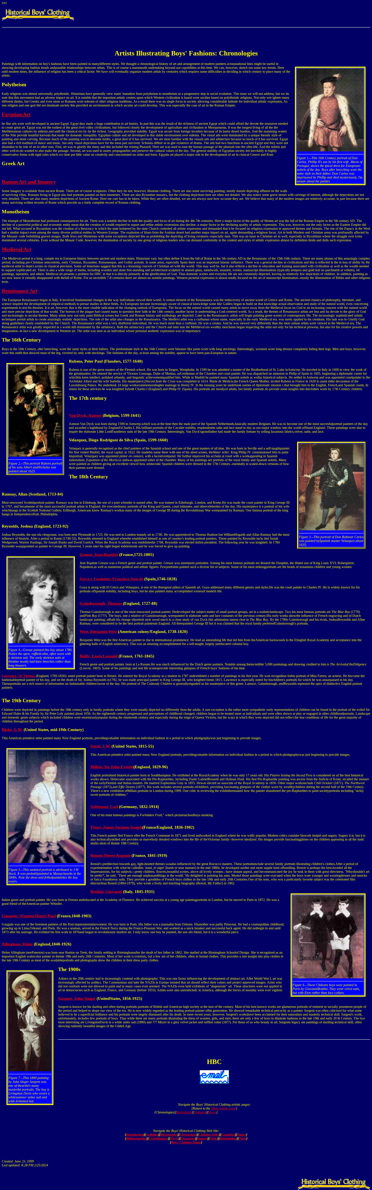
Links (213, 1138)
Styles (212, 1112)
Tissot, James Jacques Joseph (116, 827)
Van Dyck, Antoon (85, 415)
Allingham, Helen (17, 944)
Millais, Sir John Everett (111, 767)
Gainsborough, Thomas (101, 603)
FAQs (174, 1138)
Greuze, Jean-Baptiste (99, 554)
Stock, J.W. (100, 746)
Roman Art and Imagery (29, 182)
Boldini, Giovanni (106, 891)
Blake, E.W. (12, 729)
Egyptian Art (16, 114)
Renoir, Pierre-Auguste (110, 855)
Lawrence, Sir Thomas (18, 676)
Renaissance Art (19, 291)
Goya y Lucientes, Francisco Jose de (111, 579)
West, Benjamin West (98, 631)
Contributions (158, 1138)
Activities (152, 1134)
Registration (228, 1138)
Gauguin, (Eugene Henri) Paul (29, 916)
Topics (241, 1134)
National (200, 1112)
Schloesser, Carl (104, 806)
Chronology (188, 1134)
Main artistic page (223, 1108)
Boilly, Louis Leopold (99, 656)
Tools (242, 1138)
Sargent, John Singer (77, 998)
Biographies (168, 1134)
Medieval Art (16, 249)
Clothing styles (208, 1134)
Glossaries (188, 1138)
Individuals (184, 1112)
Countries (228, 1134)
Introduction (135, 1134)
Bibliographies (136, 1138)
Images (202, 1138)
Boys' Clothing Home (186, 1142)
